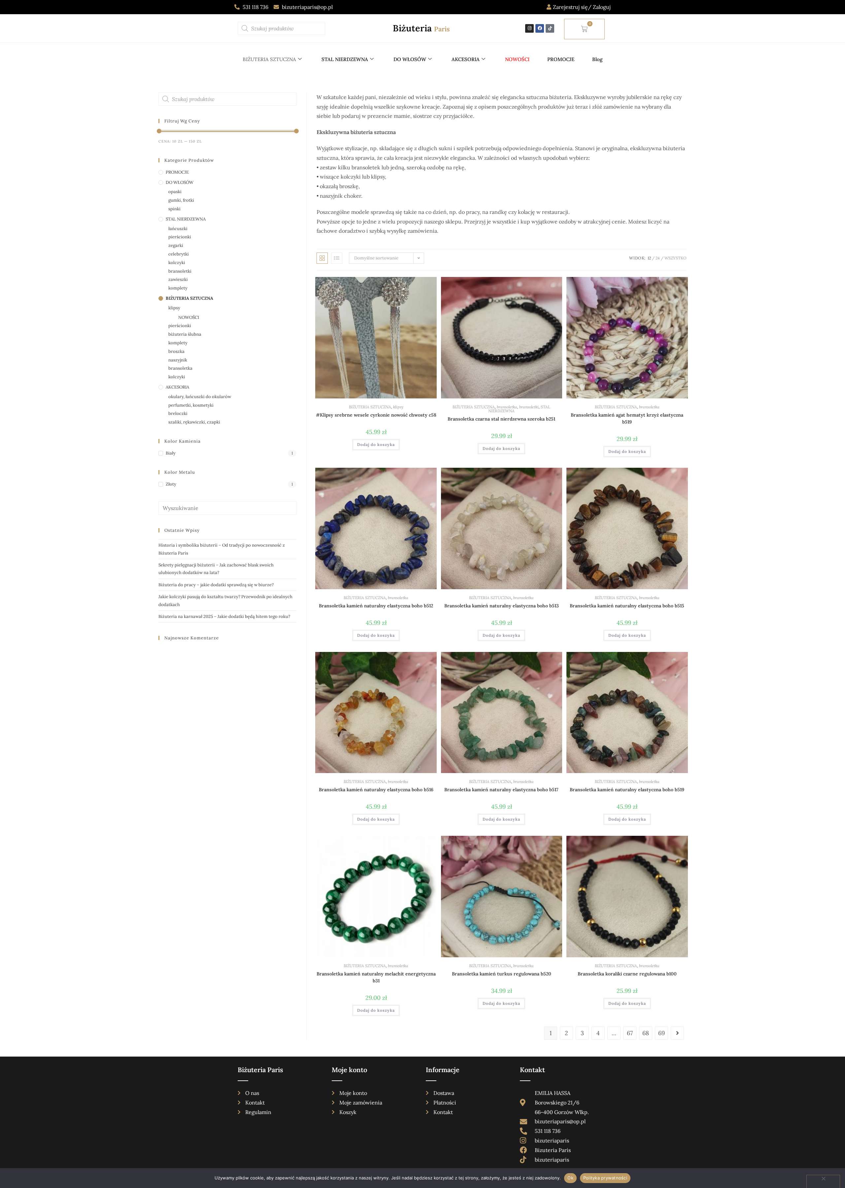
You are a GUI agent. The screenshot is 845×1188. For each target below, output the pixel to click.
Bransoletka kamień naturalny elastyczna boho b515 (627, 606)
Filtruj (281, 141)
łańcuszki (177, 228)
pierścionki (179, 237)
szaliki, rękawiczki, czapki (194, 422)
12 (649, 257)
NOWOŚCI (188, 317)
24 (658, 257)
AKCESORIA (466, 59)
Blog (597, 59)
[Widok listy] (336, 258)
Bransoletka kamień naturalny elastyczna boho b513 (501, 606)
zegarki (175, 245)
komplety (177, 288)
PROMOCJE (560, 59)
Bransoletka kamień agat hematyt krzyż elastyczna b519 (627, 418)
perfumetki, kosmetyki (191, 405)
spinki (174, 209)
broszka (176, 351)
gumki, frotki (181, 200)
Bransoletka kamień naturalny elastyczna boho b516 (376, 790)
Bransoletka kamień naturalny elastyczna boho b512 (376, 606)
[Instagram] (529, 28)
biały (171, 453)
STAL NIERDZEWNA (344, 59)
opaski (175, 191)
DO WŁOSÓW (409, 59)
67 (630, 1033)
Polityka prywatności (605, 1177)
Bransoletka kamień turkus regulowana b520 (501, 974)
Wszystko (675, 257)
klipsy (398, 406)
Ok (570, 1177)
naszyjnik (177, 360)
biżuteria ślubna (184, 334)
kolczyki (176, 262)
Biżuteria (421, 28)
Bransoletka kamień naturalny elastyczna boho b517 (501, 790)
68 (645, 1033)
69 (661, 1033)
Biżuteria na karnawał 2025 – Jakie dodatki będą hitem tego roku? (224, 616)
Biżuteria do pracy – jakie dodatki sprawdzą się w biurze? (216, 585)
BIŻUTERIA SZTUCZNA (269, 59)
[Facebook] (539, 28)
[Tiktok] (550, 28)
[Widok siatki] (322, 258)
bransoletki (529, 406)
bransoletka (507, 406)
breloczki (177, 413)
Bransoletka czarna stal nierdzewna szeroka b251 (501, 419)
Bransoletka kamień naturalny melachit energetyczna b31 (376, 977)
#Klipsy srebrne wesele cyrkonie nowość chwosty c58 (376, 415)
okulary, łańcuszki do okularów (199, 396)
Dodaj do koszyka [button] (376, 444)
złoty (171, 484)
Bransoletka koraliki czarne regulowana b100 (627, 974)
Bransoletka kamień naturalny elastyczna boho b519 (627, 790)
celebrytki (178, 254)
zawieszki (178, 279)
